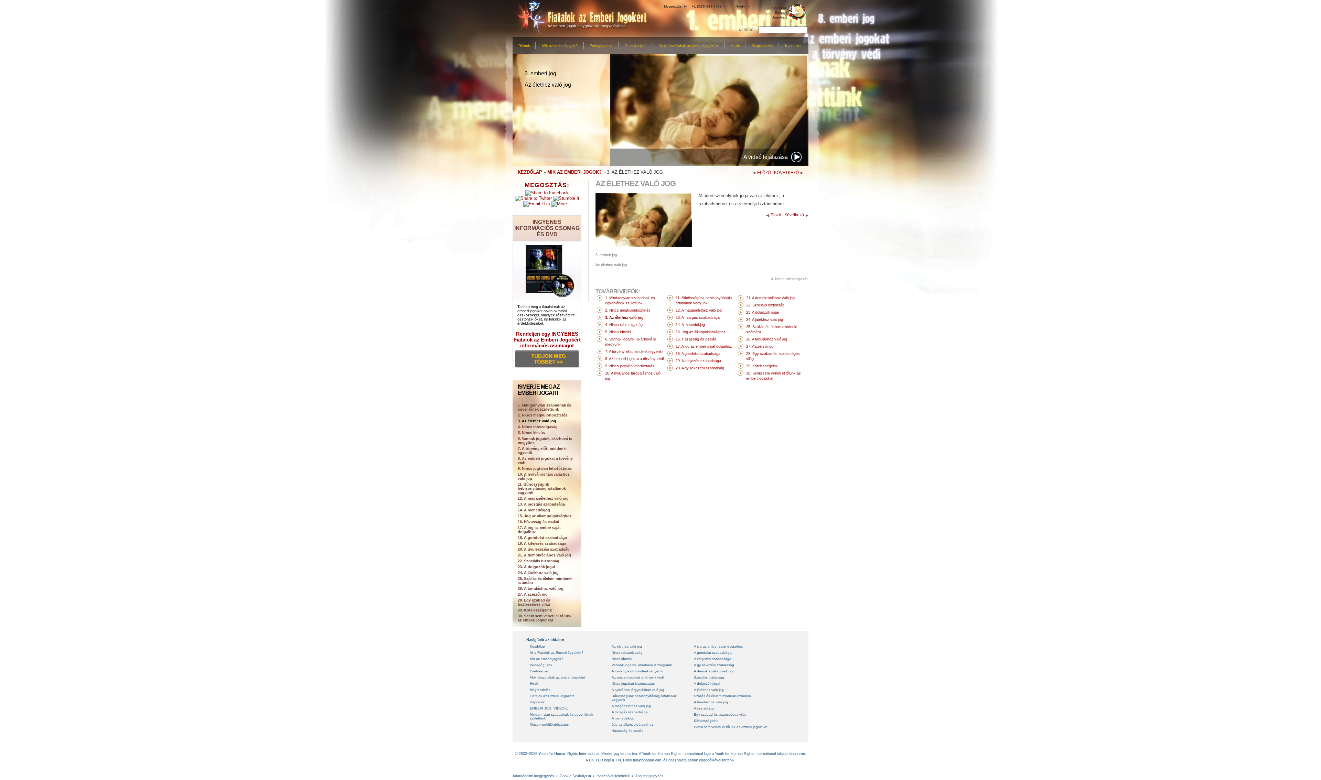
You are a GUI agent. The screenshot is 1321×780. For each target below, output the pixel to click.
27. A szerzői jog (533, 594)
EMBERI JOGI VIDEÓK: (549, 708)
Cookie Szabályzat (575, 776)
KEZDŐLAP (530, 172)
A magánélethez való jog (631, 706)
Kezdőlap (537, 646)
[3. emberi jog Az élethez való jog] (643, 245)
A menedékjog (623, 718)
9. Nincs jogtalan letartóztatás (545, 468)
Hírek (735, 46)
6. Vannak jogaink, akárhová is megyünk (545, 440)
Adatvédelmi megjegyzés (533, 776)
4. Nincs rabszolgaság (538, 427)
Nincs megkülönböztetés (549, 724)
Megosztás (673, 6)
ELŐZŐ (764, 172)
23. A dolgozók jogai (536, 567)
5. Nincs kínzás (531, 433)
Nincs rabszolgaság (627, 652)
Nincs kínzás (622, 659)
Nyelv (740, 6)
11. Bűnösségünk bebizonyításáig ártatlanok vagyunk (542, 488)
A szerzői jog (704, 708)
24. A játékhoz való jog (538, 573)
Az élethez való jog (627, 646)
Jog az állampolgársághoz (632, 724)
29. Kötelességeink (535, 610)
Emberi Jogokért (779, 12)
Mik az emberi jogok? (560, 46)
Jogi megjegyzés (649, 776)
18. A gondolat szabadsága (542, 537)
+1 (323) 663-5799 (707, 6)
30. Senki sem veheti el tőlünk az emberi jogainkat (544, 618)
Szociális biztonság (709, 677)
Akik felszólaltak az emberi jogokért (688, 46)
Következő (794, 215)
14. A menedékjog (534, 510)
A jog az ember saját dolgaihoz (718, 646)
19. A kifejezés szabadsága (542, 543)
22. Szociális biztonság (538, 561)
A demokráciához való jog (714, 671)
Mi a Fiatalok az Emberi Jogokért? (556, 652)
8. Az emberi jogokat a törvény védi (545, 460)
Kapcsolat (793, 46)
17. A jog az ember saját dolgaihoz (539, 530)
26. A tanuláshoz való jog (540, 588)
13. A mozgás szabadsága (541, 504)
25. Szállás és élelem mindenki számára (545, 580)
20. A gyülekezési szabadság (544, 549)
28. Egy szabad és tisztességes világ (534, 602)
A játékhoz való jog (709, 690)
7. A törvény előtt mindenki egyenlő (542, 450)
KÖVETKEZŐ (786, 172)
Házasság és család (628, 731)
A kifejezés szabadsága (712, 659)
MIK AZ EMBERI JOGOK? (574, 172)
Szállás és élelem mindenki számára (722, 696)
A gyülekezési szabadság (714, 665)
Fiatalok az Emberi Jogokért (552, 696)
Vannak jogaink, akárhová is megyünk (642, 665)
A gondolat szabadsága (713, 652)
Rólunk (524, 46)
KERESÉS (747, 30)
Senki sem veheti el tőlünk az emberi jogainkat (730, 727)
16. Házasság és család (538, 522)
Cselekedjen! (635, 46)
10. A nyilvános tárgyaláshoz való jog (544, 476)
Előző (776, 215)
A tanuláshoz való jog (711, 702)
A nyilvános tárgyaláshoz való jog (638, 690)
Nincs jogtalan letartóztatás (633, 683)
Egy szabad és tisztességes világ (720, 714)
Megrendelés (762, 46)
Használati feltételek (613, 776)
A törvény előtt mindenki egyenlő (637, 671)
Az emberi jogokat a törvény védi (638, 677)
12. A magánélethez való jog (543, 498)
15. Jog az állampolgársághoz (545, 516)
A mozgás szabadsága (630, 712)
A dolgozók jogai (707, 683)
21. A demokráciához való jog (544, 555)
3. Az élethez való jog (537, 421)
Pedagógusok (601, 46)
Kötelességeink (706, 721)
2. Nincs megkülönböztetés (542, 415)
